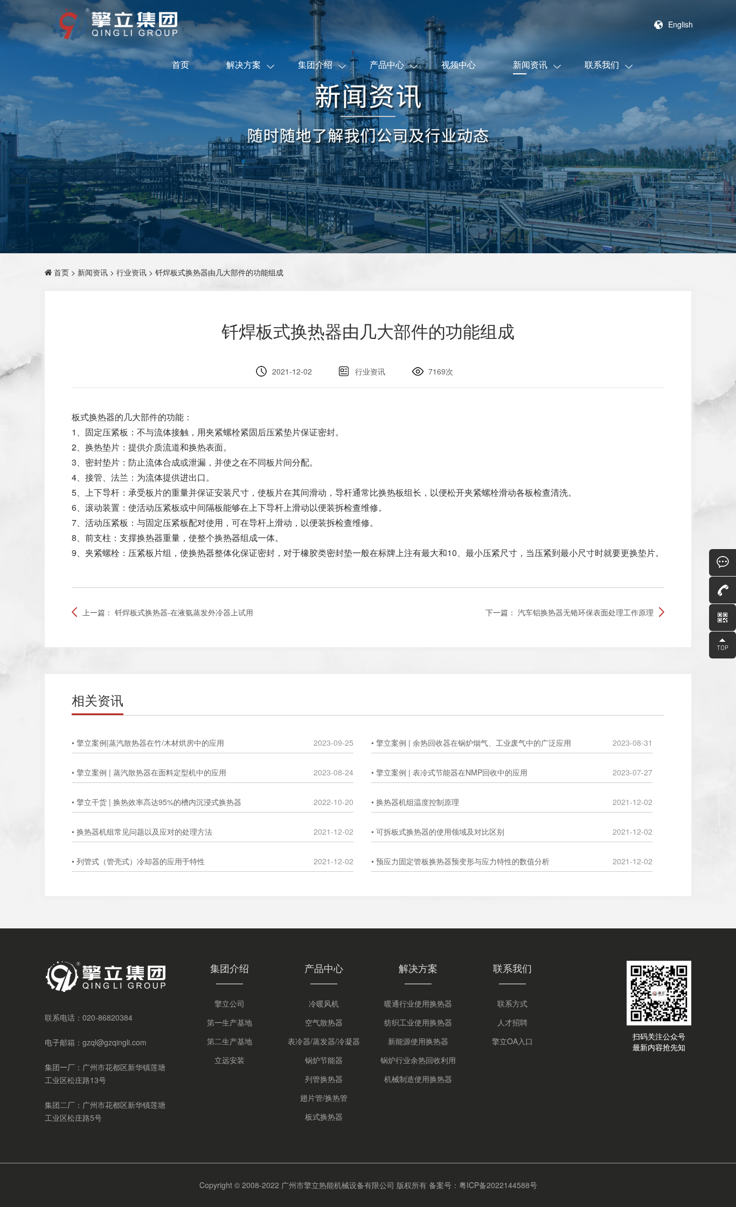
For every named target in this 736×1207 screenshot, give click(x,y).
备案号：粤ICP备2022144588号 (483, 1185)
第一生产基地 (229, 1022)
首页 (180, 64)
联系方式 (512, 1003)
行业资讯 (131, 272)
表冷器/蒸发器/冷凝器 (324, 1041)
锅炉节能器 (324, 1060)
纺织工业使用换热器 (418, 1022)
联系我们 (602, 64)
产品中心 (387, 64)
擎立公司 (229, 1003)
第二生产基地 (229, 1041)
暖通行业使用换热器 (418, 1003)
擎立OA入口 (512, 1041)
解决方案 (243, 64)
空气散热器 (324, 1022)
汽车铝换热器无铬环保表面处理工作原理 (586, 612)
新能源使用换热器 (418, 1041)
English (680, 24)
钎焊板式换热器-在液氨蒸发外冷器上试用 (184, 612)
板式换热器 (324, 1116)
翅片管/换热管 (324, 1097)
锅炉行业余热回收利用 (418, 1060)
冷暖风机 (324, 1003)
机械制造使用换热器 (418, 1078)
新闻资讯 (530, 64)
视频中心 (458, 64)
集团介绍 (315, 64)
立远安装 (229, 1060)
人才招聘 (512, 1022)
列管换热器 (324, 1078)
